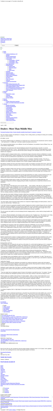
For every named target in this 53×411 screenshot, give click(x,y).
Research (5, 91)
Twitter (6, 389)
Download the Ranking (6, 352)
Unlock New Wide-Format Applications (9, 334)
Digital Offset (12, 66)
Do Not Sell (3, 381)
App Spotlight (9, 110)
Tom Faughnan (6, 311)
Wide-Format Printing (11, 120)
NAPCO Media (12, 409)
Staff (2, 373)
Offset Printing (9, 76)
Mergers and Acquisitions (11, 75)
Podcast (5, 99)
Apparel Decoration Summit (34, 400)
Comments (38, 132)
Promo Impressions (45, 397)
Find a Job (3, 41)
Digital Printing (9, 65)
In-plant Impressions (14, 397)
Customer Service (4, 380)
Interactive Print (9, 72)
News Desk (8, 113)
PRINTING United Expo (6, 38)
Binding (8, 55)
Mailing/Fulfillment (10, 74)
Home (4, 51)
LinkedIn (6, 391)
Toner (10, 69)
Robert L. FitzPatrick (7, 310)
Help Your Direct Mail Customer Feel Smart (11, 322)
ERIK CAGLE (6, 306)
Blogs (2, 366)
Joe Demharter (6, 308)
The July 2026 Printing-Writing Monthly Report (12, 319)
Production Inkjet (12, 67)
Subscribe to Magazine (10, 383)
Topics (4, 52)
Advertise (3, 374)
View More (3, 342)
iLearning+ (3, 42)
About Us (3, 370)
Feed (2, 385)
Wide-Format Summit (23, 400)
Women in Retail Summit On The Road (34, 405)
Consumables (9, 59)
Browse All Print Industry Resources (14, 89)
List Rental (3, 378)
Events (4, 92)
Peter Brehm (6, 309)
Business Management (11, 56)
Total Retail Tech (4, 407)
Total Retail (3, 403)
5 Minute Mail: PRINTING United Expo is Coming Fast (14, 318)
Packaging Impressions (24, 397)
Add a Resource (9, 90)
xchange (5, 104)
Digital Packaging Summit (12, 400)
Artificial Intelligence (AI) (11, 54)
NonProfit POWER (47, 405)
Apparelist (3, 398)
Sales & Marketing (10, 118)
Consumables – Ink (13, 61)
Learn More (3, 331)
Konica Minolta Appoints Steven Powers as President (13, 321)
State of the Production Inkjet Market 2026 (15, 85)
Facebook (6, 388)
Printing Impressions (5, 397)
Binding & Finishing (10, 105)
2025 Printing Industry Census (12, 86)
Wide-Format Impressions (34, 397)
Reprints (2, 376)
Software (8, 80)
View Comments (4, 303)
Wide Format (11, 70)
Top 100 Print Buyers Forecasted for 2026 (15, 87)
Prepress (8, 116)
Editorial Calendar (4, 375)
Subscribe (5, 100)
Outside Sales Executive (6, 357)
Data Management (10, 64)
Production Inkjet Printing (11, 117)
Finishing (8, 71)
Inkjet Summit (9, 96)
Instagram (6, 392)
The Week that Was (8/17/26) (8, 315)
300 (6, 39)
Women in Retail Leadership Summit (17, 405)
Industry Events (9, 111)
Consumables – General (14, 60)
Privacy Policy (4, 379)
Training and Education (11, 81)
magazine (13, 101)
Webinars (8, 95)
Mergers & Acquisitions (11, 112)
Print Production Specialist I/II (8, 361)
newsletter (15, 102)
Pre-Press (8, 77)
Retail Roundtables (5, 405)
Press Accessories (10, 79)
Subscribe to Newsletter (13, 384)
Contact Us (3, 371)
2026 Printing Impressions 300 (12, 84)
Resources (5, 82)
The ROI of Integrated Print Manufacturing (10, 329)
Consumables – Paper (13, 62)
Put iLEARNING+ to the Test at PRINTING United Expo (15, 316)
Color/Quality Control (11, 57)
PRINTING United (10, 94)
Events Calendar (9, 97)
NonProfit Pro (9, 403)
